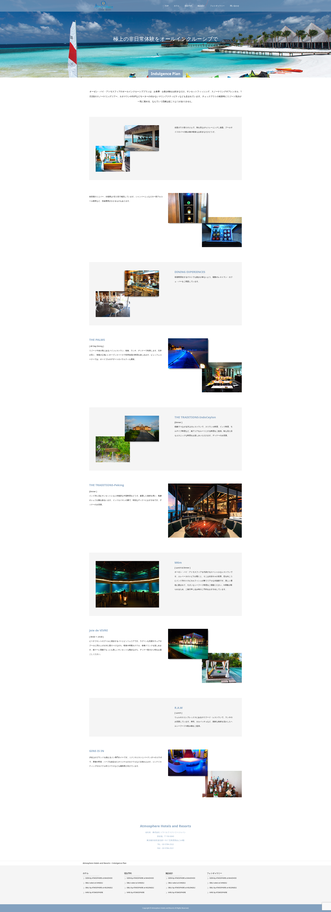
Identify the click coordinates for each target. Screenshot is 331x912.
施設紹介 (201, 6)
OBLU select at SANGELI (94, 883)
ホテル (176, 6)
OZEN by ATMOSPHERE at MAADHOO (98, 878)
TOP (166, 6)
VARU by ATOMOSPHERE (94, 892)
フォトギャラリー (217, 6)
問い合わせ (234, 6)
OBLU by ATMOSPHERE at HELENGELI (98, 888)
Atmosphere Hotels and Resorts (165, 826)
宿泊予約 (188, 6)
